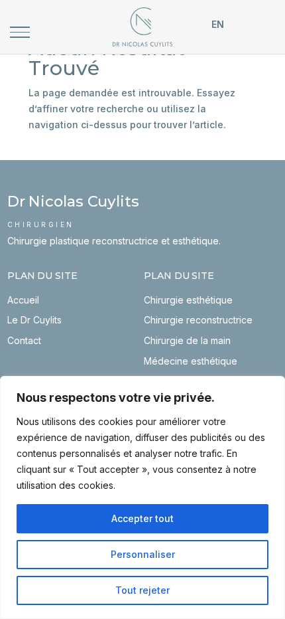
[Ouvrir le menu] (20, 32)
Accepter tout (142, 518)
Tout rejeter (142, 590)
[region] (142, 497)
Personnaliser (143, 554)
